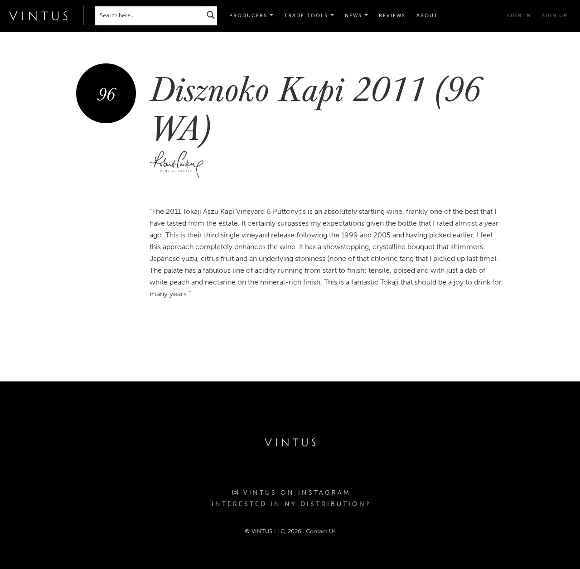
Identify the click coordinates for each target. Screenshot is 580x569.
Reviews (392, 16)
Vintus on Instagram (295, 492)
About (427, 16)
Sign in (519, 16)
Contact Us (321, 531)
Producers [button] (249, 16)
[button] (309, 16)
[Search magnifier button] (210, 14)
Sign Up (555, 16)
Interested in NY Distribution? (291, 504)
